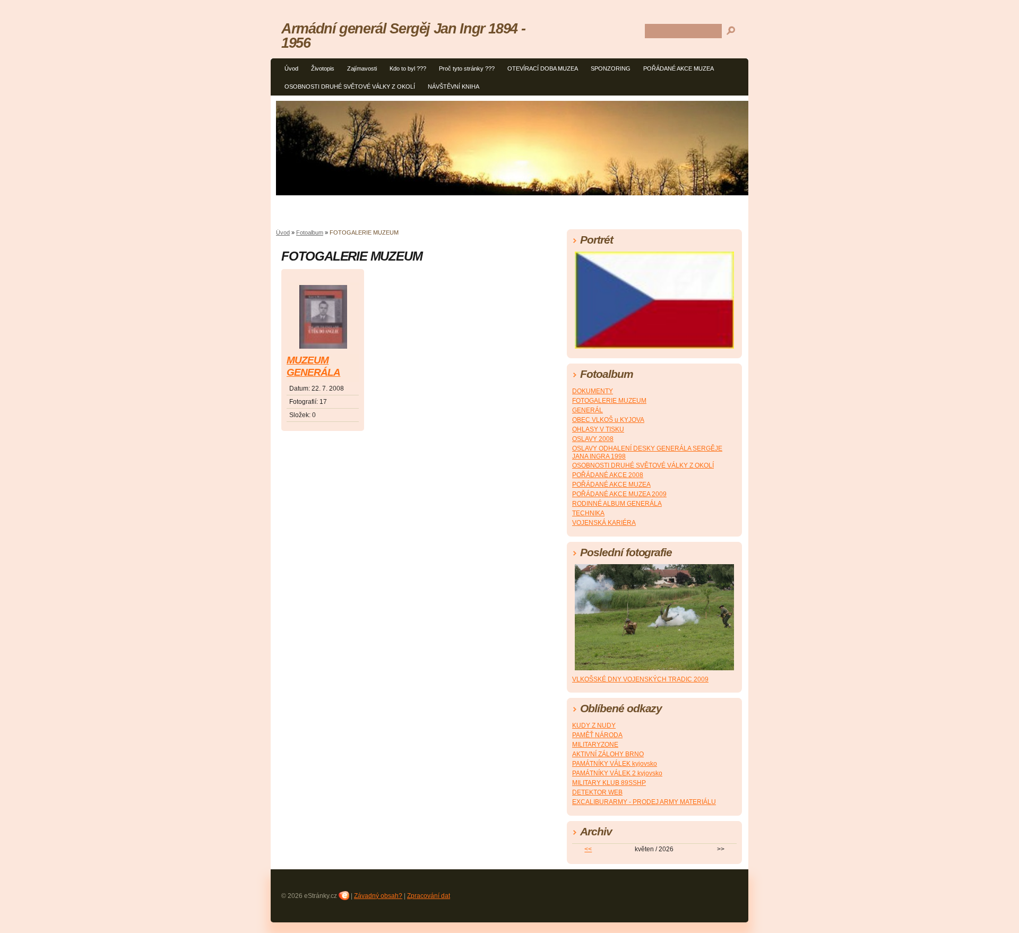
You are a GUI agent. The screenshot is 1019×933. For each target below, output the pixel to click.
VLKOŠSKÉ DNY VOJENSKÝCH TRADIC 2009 (640, 679)
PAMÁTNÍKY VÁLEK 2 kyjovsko (617, 773)
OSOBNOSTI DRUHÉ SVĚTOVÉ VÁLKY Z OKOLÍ (349, 86)
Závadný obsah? (378, 896)
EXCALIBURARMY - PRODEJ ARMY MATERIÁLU (644, 802)
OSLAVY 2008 (593, 439)
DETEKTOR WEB (597, 792)
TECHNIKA (588, 513)
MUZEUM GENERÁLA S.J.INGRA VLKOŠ (313, 367)
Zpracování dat (428, 896)
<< (588, 849)
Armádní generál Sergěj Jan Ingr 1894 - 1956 (403, 35)
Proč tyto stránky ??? (467, 68)
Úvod (291, 68)
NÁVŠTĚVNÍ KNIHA (453, 86)
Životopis (322, 68)
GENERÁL (587, 410)
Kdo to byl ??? (408, 68)
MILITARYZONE (595, 744)
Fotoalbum (309, 232)
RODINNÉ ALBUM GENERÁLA (617, 503)
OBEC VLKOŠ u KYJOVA (608, 420)
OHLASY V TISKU (598, 429)
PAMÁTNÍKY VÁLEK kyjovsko (614, 763)
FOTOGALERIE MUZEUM (609, 400)
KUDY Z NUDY (594, 725)
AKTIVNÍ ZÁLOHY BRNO (608, 754)
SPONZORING (611, 68)
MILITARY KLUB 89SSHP (609, 783)
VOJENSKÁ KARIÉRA (604, 522)
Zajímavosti (362, 68)
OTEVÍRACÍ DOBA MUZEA (542, 68)
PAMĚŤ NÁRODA (597, 735)
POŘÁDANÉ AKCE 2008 (607, 475)
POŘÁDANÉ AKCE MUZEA (678, 68)
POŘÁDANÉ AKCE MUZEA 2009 (619, 494)
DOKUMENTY (592, 391)
